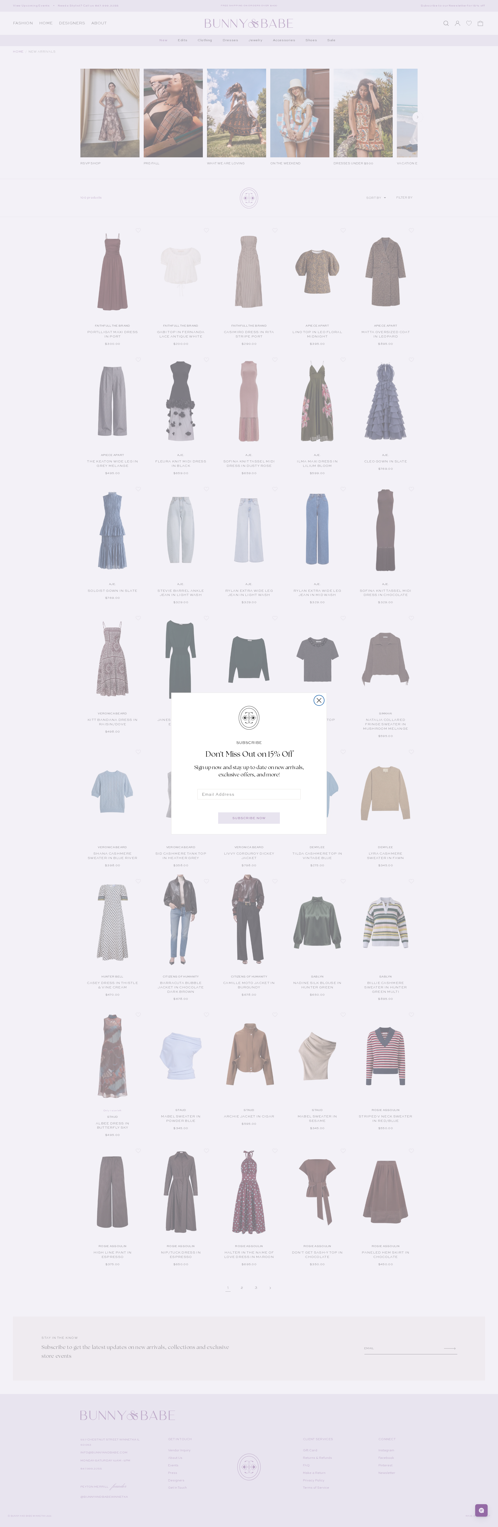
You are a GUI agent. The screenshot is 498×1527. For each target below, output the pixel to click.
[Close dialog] (319, 700)
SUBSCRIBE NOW (249, 818)
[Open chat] (481, 1510)
